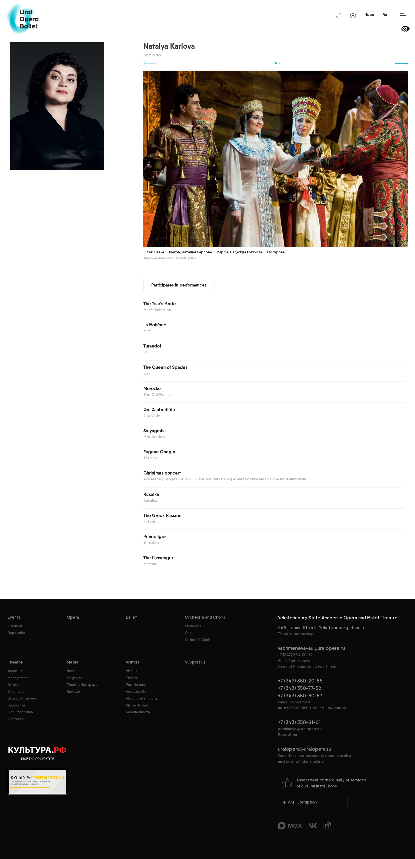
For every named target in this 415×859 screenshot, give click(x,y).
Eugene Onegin (159, 452)
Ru (385, 14)
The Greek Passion (162, 515)
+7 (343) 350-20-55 (300, 681)
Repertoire (16, 633)
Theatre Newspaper (83, 684)
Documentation (20, 712)
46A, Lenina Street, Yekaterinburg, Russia (321, 630)
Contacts (15, 719)
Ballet (131, 617)
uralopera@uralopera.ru (314, 754)
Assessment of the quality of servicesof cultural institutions (331, 783)
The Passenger (158, 558)
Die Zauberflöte (159, 410)
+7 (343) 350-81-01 (299, 722)
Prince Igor (154, 537)
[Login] (353, 15)
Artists (13, 684)
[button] (276, 63)
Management (18, 678)
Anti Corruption (302, 802)
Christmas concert (162, 473)
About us (15, 671)
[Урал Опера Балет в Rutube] (327, 827)
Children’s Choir (197, 640)
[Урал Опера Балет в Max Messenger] (290, 827)
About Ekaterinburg (141, 698)
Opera (73, 617)
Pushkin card (136, 684)
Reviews (73, 691)
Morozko (152, 388)
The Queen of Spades (165, 367)
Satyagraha (154, 431)
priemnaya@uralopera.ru (300, 728)
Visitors (133, 662)
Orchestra (193, 626)
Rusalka (151, 494)
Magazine (74, 678)
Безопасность (138, 712)
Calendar (15, 626)
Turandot (152, 346)
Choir (189, 633)
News (369, 14)
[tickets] (338, 15)
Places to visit (137, 705)
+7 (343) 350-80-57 (300, 696)
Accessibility (136, 691)
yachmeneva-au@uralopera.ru (311, 648)
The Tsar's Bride (159, 304)
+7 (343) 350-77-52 (299, 688)
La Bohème (154, 325)
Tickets (132, 678)
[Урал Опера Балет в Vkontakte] (313, 827)
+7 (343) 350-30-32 (295, 654)
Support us (16, 705)
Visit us (131, 671)
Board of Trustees (22, 698)
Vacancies (16, 691)
